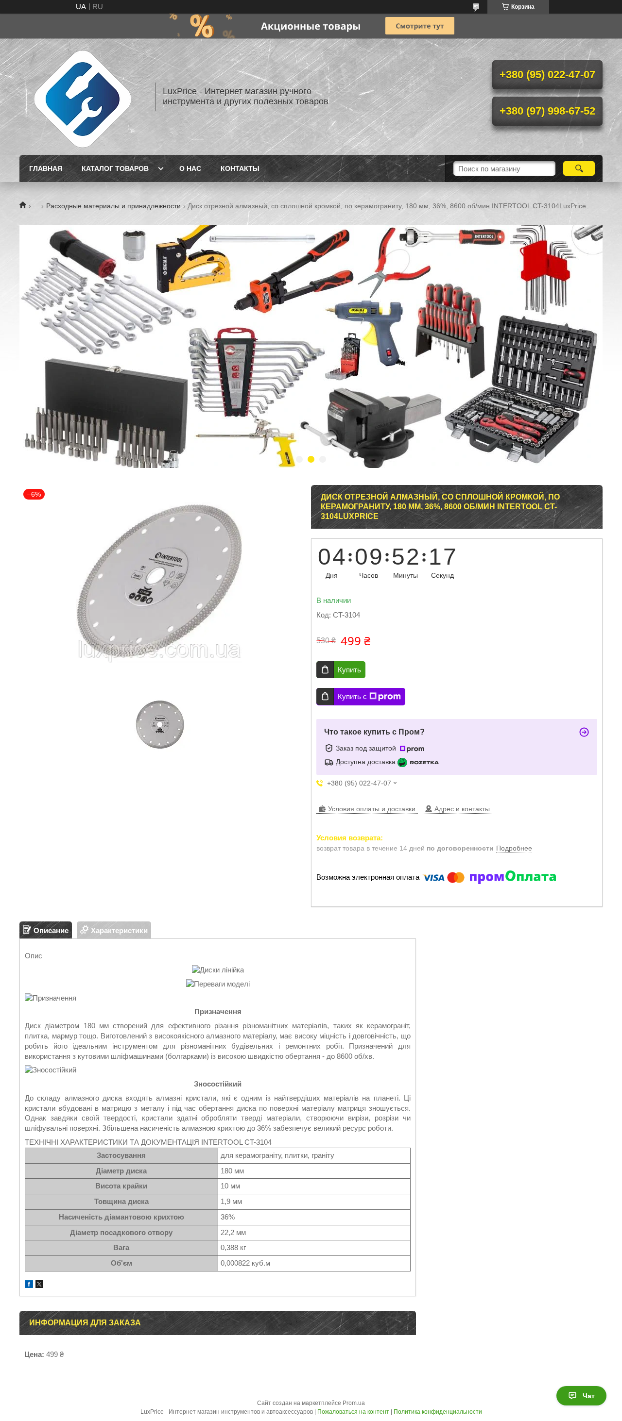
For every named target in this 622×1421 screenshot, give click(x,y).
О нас (190, 168)
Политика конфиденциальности (438, 1411)
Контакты (240, 168)
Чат (589, 1396)
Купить (349, 670)
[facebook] (29, 1285)
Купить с (352, 696)
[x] (39, 1285)
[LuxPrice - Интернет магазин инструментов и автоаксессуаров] (82, 97)
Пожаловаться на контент (353, 1411)
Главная (45, 168)
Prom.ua (354, 1403)
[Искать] (579, 168)
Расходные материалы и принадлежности (113, 206)
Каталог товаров (115, 168)
